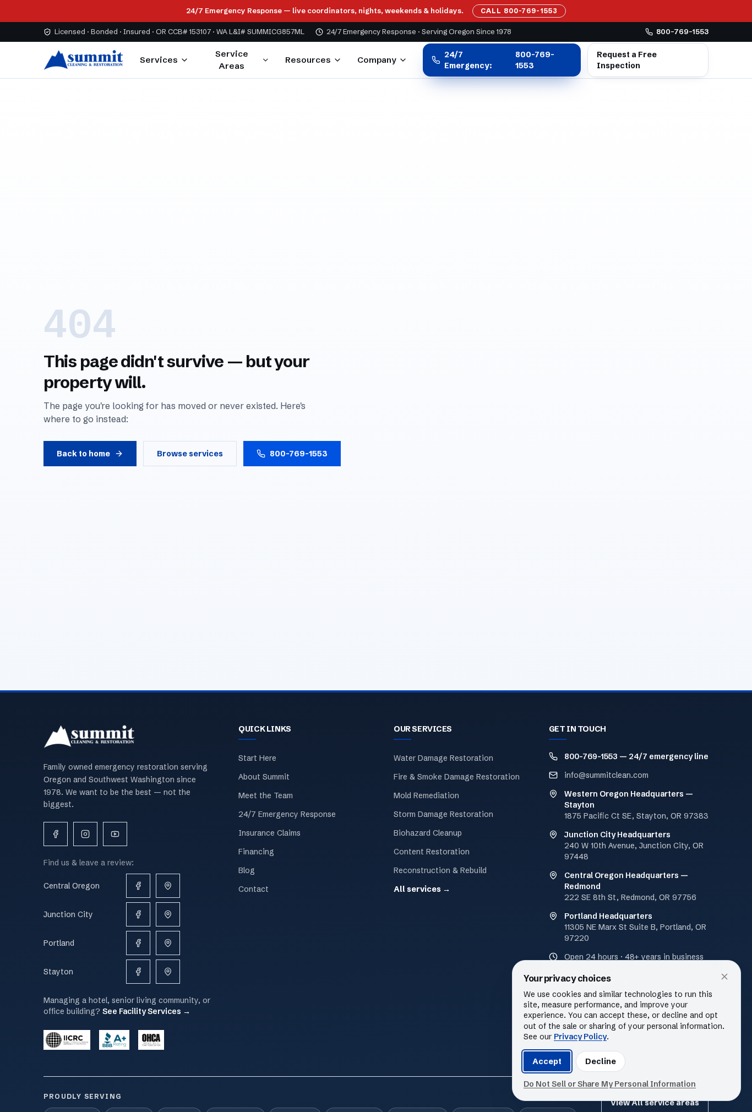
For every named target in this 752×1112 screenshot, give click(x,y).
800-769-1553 (299, 454)
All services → (422, 889)
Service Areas (231, 60)
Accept (547, 1061)
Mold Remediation (426, 795)
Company (376, 59)
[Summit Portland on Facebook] (138, 943)
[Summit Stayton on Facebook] (138, 972)
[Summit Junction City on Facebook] (138, 914)
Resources (308, 59)
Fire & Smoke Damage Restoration (457, 777)
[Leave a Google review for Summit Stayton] (168, 972)
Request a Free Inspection (627, 60)
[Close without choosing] (724, 976)
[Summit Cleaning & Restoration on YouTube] (115, 834)
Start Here (257, 758)
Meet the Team (265, 795)
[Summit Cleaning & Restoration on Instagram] (85, 834)
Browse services (190, 454)
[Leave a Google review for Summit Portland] (168, 943)
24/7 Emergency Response (287, 814)
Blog (246, 870)
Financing (256, 852)
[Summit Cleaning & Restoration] (83, 60)
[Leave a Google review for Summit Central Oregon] (168, 886)
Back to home (83, 454)
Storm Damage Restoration (443, 814)
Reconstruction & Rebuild (440, 870)
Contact (253, 889)
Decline (600, 1061)
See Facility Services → (146, 1011)
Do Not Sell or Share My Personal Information (610, 1084)
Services (159, 59)
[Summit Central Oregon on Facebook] (138, 886)
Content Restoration (432, 852)
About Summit (264, 777)
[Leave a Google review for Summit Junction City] (168, 914)
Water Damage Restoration (443, 758)
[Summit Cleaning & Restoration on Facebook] (55, 834)
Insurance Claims (269, 833)
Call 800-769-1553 (519, 11)
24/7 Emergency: (499, 60)
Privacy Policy (580, 1037)
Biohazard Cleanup (428, 833)
